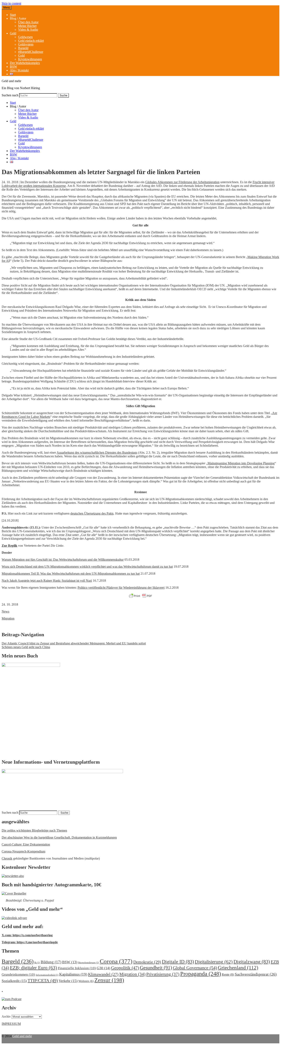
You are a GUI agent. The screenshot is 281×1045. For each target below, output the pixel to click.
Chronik (7, 858)
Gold (21, 55)
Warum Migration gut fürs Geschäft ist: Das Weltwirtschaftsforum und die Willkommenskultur (63, 559)
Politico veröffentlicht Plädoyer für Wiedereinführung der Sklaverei (121, 587)
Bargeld (23, 48)
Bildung (51, 962)
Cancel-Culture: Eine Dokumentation (26, 844)
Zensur (109, 980)
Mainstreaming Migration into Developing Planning (241, 463)
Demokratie (147, 962)
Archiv (6, 1016)
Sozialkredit (14, 981)
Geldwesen (25, 37)
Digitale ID (178, 961)
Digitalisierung (214, 961)
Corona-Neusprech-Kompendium (23, 851)
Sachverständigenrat (256, 974)
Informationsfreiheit (47, 975)
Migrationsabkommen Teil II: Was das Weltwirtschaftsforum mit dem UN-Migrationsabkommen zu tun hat (71, 573)
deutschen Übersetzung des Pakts (92, 513)
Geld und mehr (22, 1036)
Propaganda (200, 973)
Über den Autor (28, 22)
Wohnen (86, 981)
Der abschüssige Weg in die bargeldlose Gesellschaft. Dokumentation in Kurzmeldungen (59, 837)
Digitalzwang (251, 961)
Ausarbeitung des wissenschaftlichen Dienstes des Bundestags (97, 452)
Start (13, 14)
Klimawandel (103, 974)
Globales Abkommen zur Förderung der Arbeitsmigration (182, 182)
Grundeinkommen (18, 974)
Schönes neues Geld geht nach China (26, 647)
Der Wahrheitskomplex (25, 63)
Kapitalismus (73, 974)
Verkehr (68, 981)
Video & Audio (28, 29)
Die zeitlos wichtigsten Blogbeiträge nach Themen (34, 830)
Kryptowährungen (30, 59)
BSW (13, 66)
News (5, 611)
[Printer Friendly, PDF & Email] (140, 596)
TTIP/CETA (43, 980)
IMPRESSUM (11, 1023)
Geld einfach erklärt (31, 40)
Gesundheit (156, 967)
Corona (116, 961)
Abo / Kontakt (19, 70)
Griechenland (238, 967)
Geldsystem (25, 44)
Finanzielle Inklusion (77, 968)
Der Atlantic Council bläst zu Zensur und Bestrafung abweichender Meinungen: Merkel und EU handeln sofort (74, 643)
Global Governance (195, 967)
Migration (8, 618)
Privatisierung (162, 974)
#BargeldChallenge (30, 52)
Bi (37, 962)
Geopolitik (125, 967)
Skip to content (11, 3)
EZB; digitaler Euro (33, 967)
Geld (13, 33)
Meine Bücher (27, 26)
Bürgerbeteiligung (88, 962)
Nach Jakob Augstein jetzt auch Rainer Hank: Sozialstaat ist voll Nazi (47, 580)
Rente (228, 974)
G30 (103, 968)
